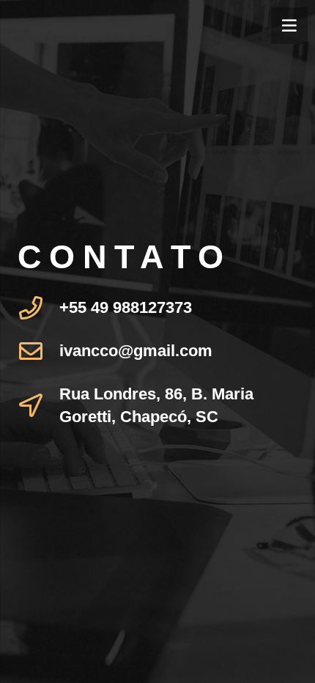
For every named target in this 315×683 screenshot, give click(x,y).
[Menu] (289, 25)
